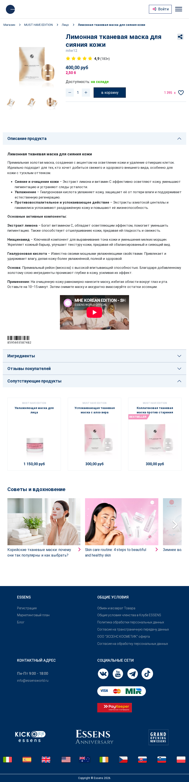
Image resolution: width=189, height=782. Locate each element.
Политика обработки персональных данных (130, 622)
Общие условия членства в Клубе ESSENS (129, 615)
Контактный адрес (36, 660)
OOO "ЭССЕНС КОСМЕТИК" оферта (123, 636)
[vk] (103, 673)
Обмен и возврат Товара (116, 608)
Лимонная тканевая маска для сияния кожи (111, 25)
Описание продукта (27, 138)
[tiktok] (147, 673)
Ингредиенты (21, 355)
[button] (175, 524)
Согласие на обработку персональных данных (132, 644)
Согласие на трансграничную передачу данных (133, 629)
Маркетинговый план (33, 615)
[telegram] (133, 673)
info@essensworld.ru (32, 680)
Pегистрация (27, 608)
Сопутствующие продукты (34, 381)
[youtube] (118, 673)
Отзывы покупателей (29, 368)
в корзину (109, 92)
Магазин (9, 25)
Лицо (65, 25)
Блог (20, 622)
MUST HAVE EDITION (38, 25)
